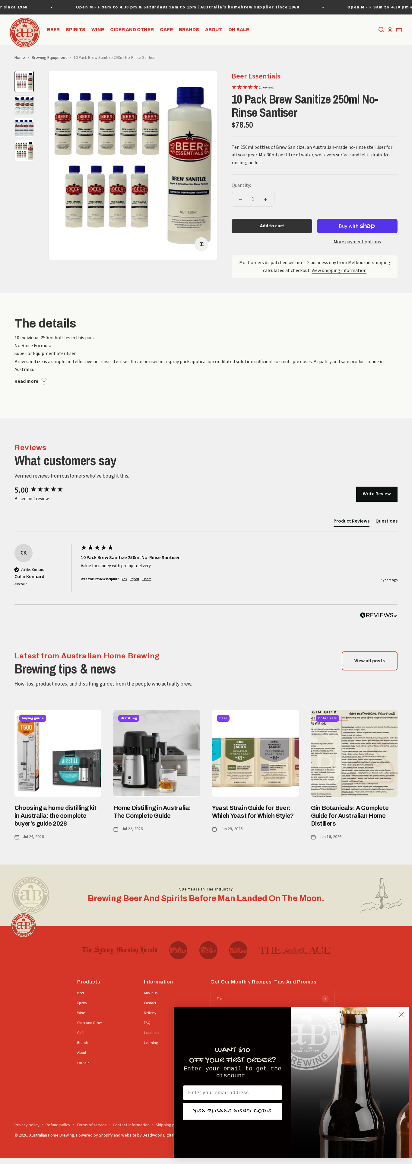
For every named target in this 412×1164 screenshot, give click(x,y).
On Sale (238, 29)
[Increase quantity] (265, 199)
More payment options (357, 241)
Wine (97, 29)
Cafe (166, 29)
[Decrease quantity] (240, 199)
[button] (253, 87)
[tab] (351, 522)
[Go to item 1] (24, 81)
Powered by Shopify (94, 1135)
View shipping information (339, 270)
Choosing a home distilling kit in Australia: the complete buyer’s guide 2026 (55, 815)
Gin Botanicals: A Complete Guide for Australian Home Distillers (350, 815)
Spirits (75, 29)
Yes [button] (124, 579)
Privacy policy (27, 1125)
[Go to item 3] (24, 127)
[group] (46, 490)
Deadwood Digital (158, 1135)
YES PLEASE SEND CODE (233, 1111)
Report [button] (134, 579)
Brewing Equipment (49, 58)
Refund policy (58, 1125)
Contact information (131, 1125)
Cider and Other (132, 29)
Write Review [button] (377, 494)
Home (19, 58)
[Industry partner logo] (119, 950)
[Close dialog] (401, 1014)
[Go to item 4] (24, 151)
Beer (53, 29)
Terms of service (91, 1125)
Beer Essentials (256, 76)
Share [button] (146, 579)
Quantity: (241, 185)
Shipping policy (169, 1125)
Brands (189, 29)
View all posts (369, 660)
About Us (150, 993)
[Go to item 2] (24, 105)
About (213, 29)
